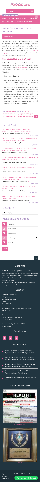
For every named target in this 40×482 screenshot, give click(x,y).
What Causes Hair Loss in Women (17, 30)
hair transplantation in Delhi (9, 116)
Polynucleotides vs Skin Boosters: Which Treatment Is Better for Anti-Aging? (17, 372)
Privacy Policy (5, 478)
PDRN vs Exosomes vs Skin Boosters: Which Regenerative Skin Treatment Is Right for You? (19, 352)
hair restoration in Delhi (15, 114)
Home (3, 21)
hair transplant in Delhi (27, 114)
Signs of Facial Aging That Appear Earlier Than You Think (20, 379)
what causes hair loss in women (25, 116)
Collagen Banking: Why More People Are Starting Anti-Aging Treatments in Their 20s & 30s (20, 365)
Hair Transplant (11, 111)
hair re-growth (27, 113)
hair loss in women (21, 67)
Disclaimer (5, 476)
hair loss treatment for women (15, 113)
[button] (26, 478)
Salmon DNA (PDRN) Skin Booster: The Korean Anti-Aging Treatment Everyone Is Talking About (20, 358)
